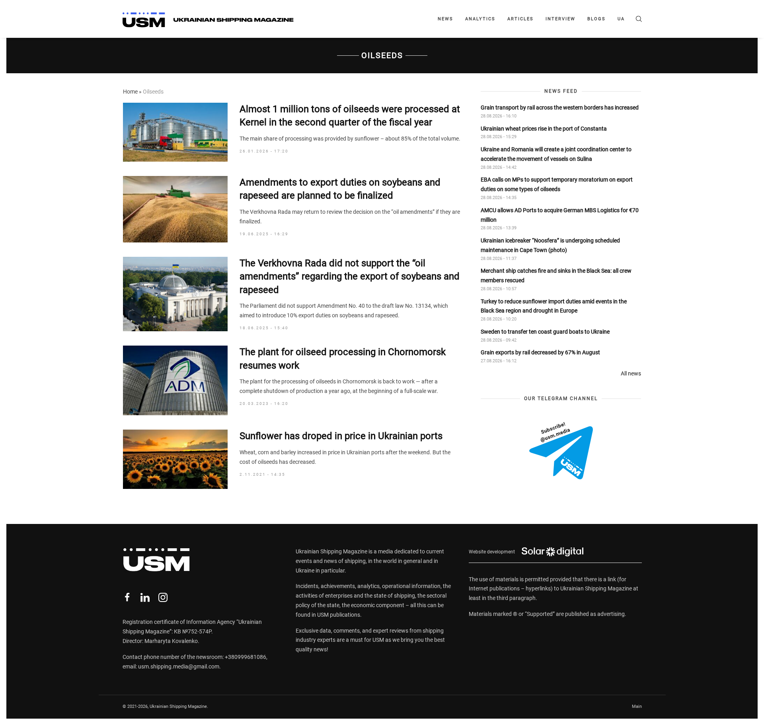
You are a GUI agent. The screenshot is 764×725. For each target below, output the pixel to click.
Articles (520, 18)
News (445, 18)
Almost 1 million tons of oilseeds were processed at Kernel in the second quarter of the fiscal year (350, 116)
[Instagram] (163, 597)
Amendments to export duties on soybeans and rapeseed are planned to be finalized (340, 189)
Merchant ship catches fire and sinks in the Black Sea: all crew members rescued (556, 275)
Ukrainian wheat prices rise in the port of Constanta (544, 128)
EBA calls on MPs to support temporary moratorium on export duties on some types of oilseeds (557, 184)
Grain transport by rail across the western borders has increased (560, 107)
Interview (560, 18)
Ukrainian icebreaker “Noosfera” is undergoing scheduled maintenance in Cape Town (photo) (550, 245)
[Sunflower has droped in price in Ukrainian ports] (175, 459)
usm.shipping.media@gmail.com (178, 666)
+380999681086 (245, 657)
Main (637, 706)
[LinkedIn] (145, 597)
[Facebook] (127, 597)
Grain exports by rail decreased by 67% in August (540, 352)
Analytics (480, 18)
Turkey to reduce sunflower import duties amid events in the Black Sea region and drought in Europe (554, 306)
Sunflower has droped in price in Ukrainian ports (341, 436)
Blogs (596, 18)
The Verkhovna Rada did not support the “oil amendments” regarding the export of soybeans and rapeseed (350, 276)
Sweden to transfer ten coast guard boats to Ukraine (545, 331)
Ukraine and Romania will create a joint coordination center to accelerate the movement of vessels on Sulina (556, 154)
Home (130, 91)
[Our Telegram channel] (561, 450)
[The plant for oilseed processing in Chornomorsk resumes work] (175, 380)
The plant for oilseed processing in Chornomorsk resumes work (343, 358)
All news (631, 373)
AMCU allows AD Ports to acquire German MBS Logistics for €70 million (560, 215)
